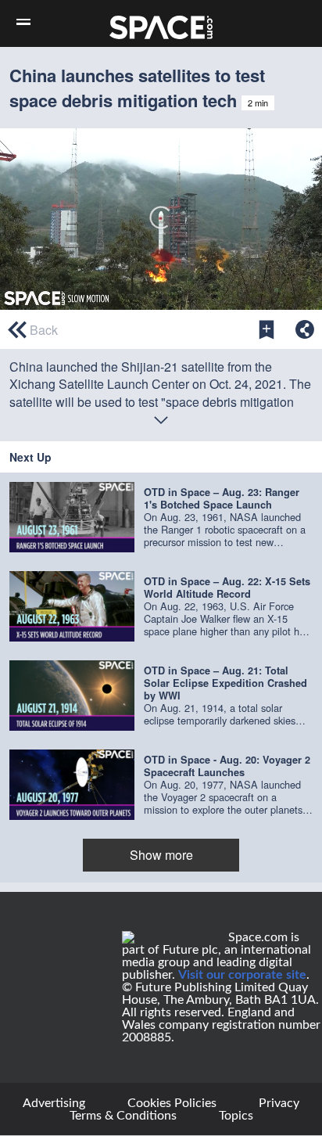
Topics (236, 1115)
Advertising (54, 1103)
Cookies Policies (171, 1103)
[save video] (266, 329)
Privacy (279, 1103)
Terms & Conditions (123, 1115)
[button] (161, 517)
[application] (161, 219)
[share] (304, 329)
